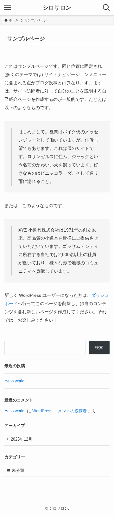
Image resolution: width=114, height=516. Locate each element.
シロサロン (57, 7)
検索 (99, 347)
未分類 (18, 470)
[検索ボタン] (106, 7)
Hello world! (15, 381)
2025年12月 (21, 439)
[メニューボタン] (7, 7)
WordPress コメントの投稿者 (59, 410)
